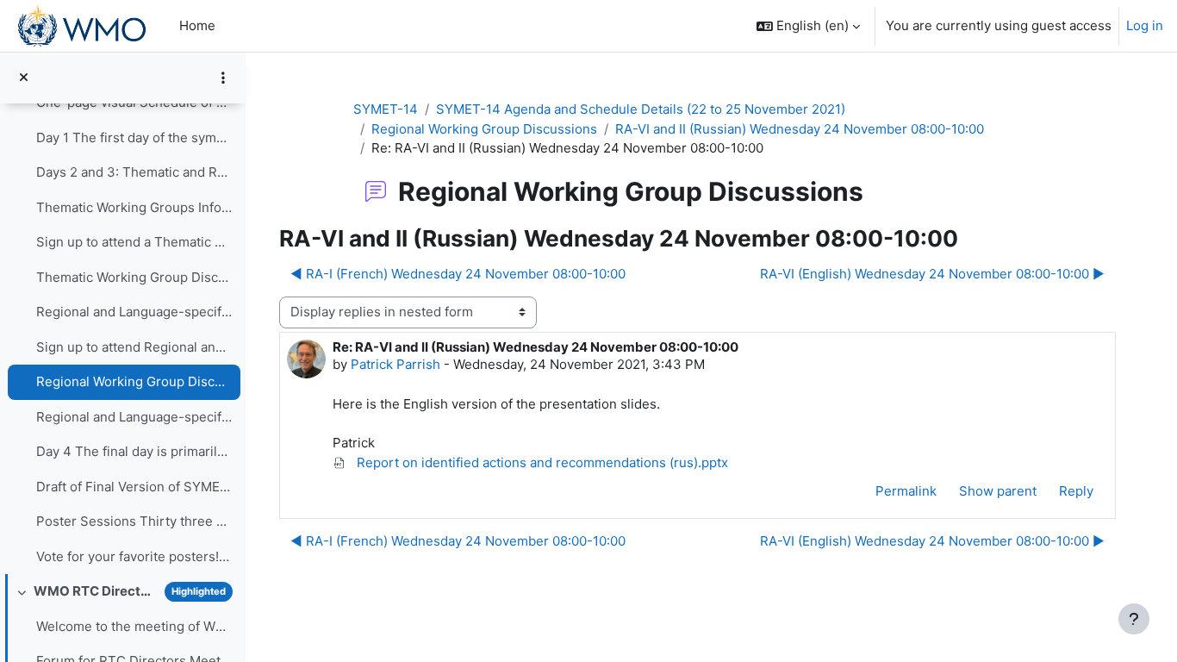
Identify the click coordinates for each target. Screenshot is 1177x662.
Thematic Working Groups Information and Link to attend (134, 207)
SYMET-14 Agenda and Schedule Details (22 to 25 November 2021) (640, 109)
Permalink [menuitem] (906, 491)
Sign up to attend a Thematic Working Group (134, 242)
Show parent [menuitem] (998, 491)
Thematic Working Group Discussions (134, 277)
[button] (808, 26)
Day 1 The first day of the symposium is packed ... (134, 137)
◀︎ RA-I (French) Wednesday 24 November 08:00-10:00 (458, 273)
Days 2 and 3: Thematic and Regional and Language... (134, 172)
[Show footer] (1133, 618)
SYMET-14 (385, 109)
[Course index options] (223, 77)
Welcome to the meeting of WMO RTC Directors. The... (134, 626)
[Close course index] (23, 78)
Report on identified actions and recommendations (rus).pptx (540, 462)
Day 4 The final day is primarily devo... (134, 451)
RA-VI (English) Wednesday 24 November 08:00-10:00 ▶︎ (932, 273)
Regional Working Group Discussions (134, 381)
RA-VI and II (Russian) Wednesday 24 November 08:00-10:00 (799, 129)
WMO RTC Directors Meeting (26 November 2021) (96, 591)
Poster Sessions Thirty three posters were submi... (134, 521)
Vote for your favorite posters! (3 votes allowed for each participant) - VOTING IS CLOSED (134, 556)
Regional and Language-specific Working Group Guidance (134, 417)
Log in (1144, 25)
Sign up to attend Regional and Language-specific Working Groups (134, 347)
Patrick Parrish (395, 364)
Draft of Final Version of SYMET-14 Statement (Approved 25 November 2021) (134, 486)
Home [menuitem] (197, 25)
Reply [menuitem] (1076, 491)
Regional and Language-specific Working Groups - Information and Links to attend (134, 311)
